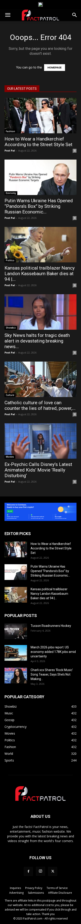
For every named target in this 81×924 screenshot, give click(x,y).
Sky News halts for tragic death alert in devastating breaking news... (37, 341)
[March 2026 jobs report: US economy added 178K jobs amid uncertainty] (15, 653)
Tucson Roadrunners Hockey (51, 626)
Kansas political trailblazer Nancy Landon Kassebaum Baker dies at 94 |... (39, 273)
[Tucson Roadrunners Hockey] (15, 631)
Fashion (10, 131)
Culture (10, 395)
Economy (11, 193)
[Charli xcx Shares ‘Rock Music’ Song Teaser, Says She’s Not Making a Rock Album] (15, 675)
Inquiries (15, 888)
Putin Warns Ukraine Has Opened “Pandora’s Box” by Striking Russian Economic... (38, 206)
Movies (10, 456)
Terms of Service (57, 888)
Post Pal (9, 150)
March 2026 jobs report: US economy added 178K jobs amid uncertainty (53, 651)
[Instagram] (40, 871)
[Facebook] (28, 871)
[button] (7, 15)
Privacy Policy (33, 888)
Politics (10, 260)
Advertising (16, 893)
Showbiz (11, 327)
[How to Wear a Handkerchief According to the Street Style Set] (40, 115)
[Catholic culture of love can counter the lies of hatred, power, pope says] (40, 379)
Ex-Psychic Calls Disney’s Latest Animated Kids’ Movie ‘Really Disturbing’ (38, 470)
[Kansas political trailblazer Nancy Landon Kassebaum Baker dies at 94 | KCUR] (40, 244)
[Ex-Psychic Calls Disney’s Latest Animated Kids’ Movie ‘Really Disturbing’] (40, 441)
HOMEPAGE (54, 67)
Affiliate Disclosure (60, 893)
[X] (52, 871)
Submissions (36, 893)
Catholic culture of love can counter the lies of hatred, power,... (40, 405)
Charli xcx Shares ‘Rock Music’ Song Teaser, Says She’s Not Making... (52, 674)
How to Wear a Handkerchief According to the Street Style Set (38, 141)
